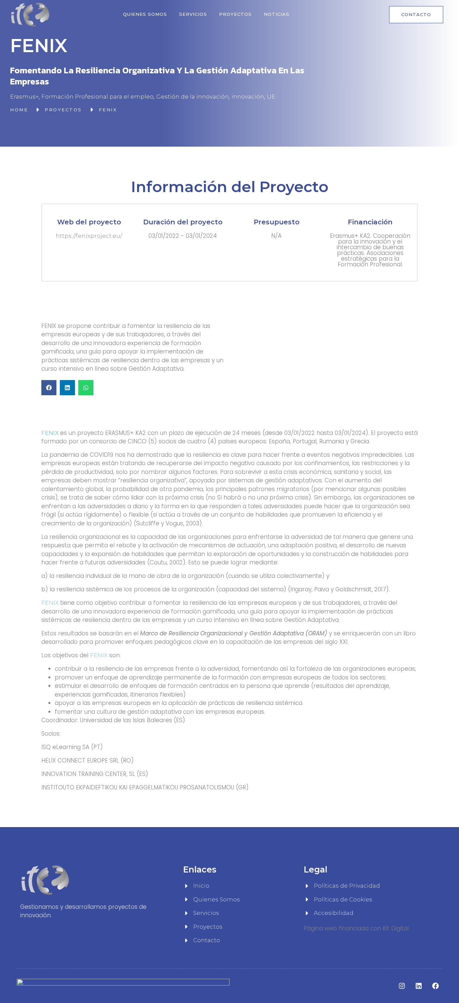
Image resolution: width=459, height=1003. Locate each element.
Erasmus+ (24, 96)
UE (271, 96)
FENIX (50, 602)
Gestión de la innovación (192, 96)
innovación (248, 96)
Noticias (276, 14)
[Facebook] (435, 986)
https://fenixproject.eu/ (89, 235)
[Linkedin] (418, 986)
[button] (48, 387)
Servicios (193, 14)
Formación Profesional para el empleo (97, 96)
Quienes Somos (145, 14)
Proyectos (235, 14)
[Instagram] (402, 986)
